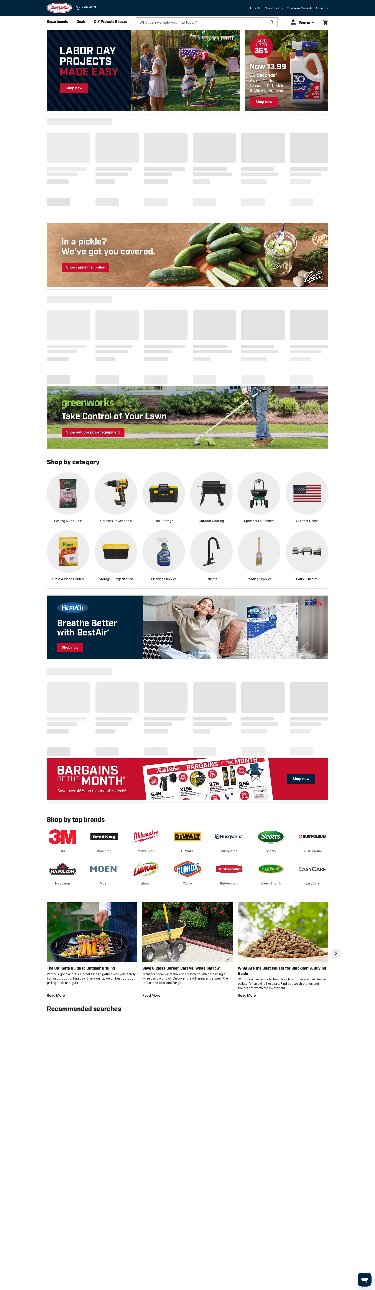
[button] (302, 22)
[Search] (272, 22)
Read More (56, 995)
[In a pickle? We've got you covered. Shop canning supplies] (187, 255)
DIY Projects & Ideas (110, 21)
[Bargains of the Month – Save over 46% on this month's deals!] (187, 779)
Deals (81, 21)
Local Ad (256, 8)
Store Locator (274, 8)
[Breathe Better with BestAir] (187, 627)
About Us (322, 8)
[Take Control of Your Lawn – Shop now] (187, 417)
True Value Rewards (299, 8)
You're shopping (85, 6)
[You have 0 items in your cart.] (325, 21)
